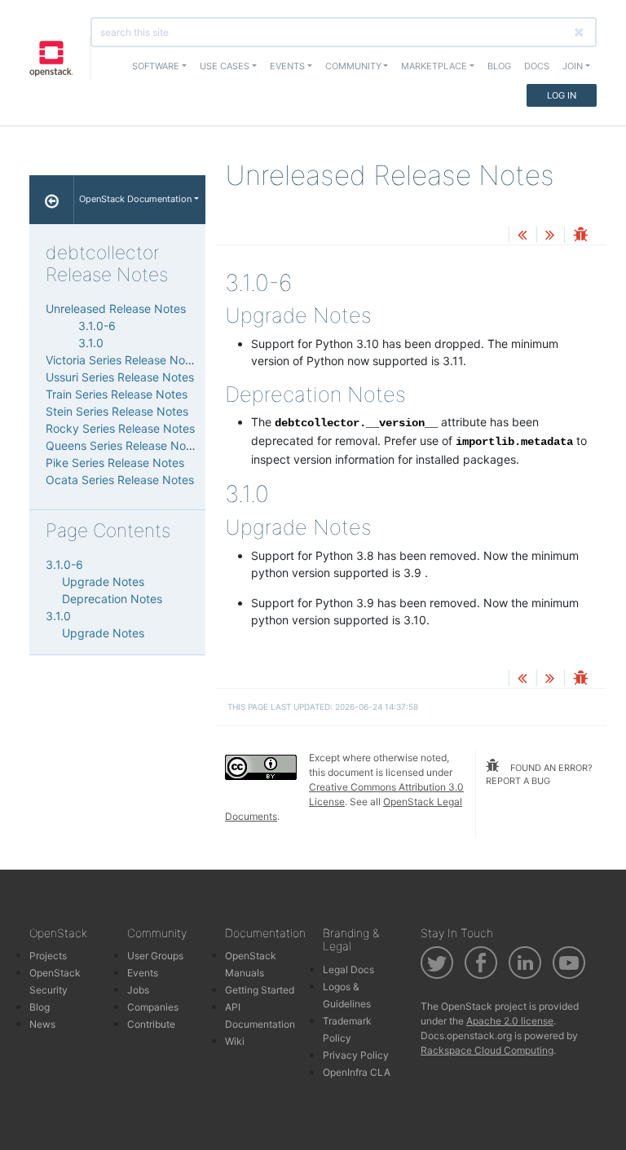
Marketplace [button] (434, 66)
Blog (499, 66)
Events (142, 973)
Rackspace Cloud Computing (487, 1050)
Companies (153, 1007)
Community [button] (353, 66)
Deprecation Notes (112, 599)
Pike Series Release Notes (115, 462)
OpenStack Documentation (135, 199)
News (42, 1024)
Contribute (151, 1024)
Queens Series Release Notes (124, 445)
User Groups (155, 956)
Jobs (138, 990)
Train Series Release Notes (116, 394)
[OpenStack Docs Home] (51, 199)
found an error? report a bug (539, 774)
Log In (561, 95)
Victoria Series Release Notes (123, 360)
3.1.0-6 (97, 326)
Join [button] (572, 66)
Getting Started (259, 990)
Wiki (235, 1041)
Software (155, 66)
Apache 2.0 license (509, 1021)
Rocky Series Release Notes (120, 428)
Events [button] (287, 66)
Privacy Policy (356, 1055)
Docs (536, 66)
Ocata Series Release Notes (120, 480)
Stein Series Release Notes (117, 411)
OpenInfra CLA (356, 1072)
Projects (48, 956)
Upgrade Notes (103, 581)
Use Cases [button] (224, 66)
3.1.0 (91, 343)
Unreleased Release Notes (116, 308)
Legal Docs (348, 969)
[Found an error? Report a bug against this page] (580, 236)
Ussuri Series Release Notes (120, 377)
